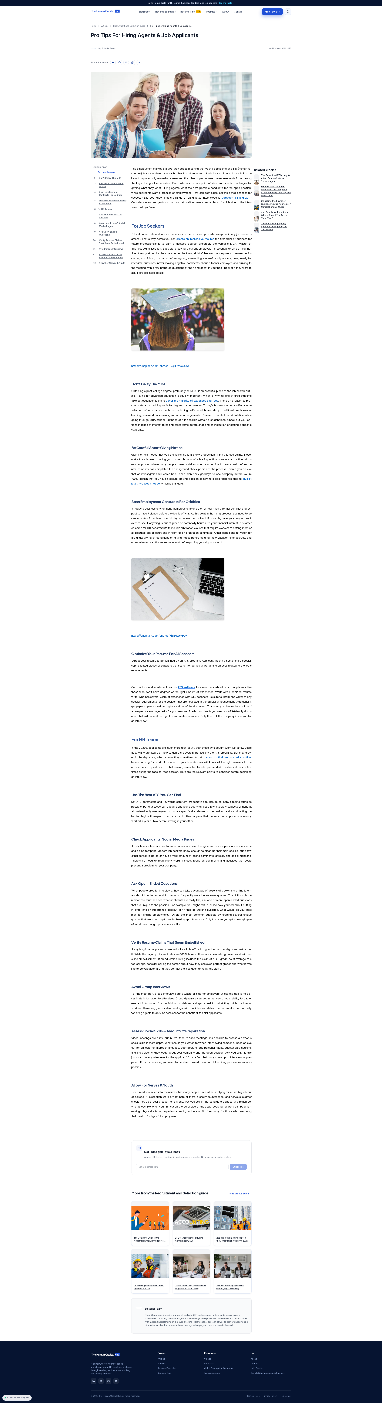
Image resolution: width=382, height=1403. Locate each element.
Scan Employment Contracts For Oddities (110, 193)
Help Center (257, 1368)
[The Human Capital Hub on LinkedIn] (93, 1381)
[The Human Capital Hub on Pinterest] (116, 1381)
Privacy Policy (270, 1396)
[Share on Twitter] (113, 62)
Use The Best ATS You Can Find (110, 216)
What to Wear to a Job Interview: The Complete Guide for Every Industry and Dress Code (276, 191)
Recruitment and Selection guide (129, 26)
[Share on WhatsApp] (132, 62)
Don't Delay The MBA (110, 178)
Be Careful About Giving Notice (111, 185)
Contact (239, 11)
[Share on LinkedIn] (126, 62)
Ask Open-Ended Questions (108, 233)
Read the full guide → (240, 1193)
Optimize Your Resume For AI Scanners (112, 202)
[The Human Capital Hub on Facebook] (108, 1381)
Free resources (212, 1373)
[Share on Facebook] (119, 62)
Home (94, 26)
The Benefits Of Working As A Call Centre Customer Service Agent (275, 178)
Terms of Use (253, 1396)
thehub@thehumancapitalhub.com (268, 1373)
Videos (207, 1359)
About (225, 11)
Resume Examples (165, 11)
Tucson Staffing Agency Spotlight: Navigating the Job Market (274, 226)
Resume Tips (190, 11)
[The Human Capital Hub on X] (101, 1381)
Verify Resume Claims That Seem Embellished (111, 241)
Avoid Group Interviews (111, 248)
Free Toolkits (272, 11)
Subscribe (238, 1167)
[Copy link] (139, 62)
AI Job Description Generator (218, 1368)
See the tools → (226, 3)
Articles (104, 26)
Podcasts (209, 1363)
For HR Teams (105, 209)
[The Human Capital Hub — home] (106, 11)
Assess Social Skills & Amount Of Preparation (111, 256)
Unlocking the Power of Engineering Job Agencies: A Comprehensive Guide (276, 204)
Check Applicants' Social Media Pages (112, 224)
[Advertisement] (272, 112)
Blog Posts (145, 11)
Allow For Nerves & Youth (112, 263)
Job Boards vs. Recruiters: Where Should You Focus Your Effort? (274, 215)
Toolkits (210, 11)
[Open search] (288, 11)
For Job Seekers (106, 172)
